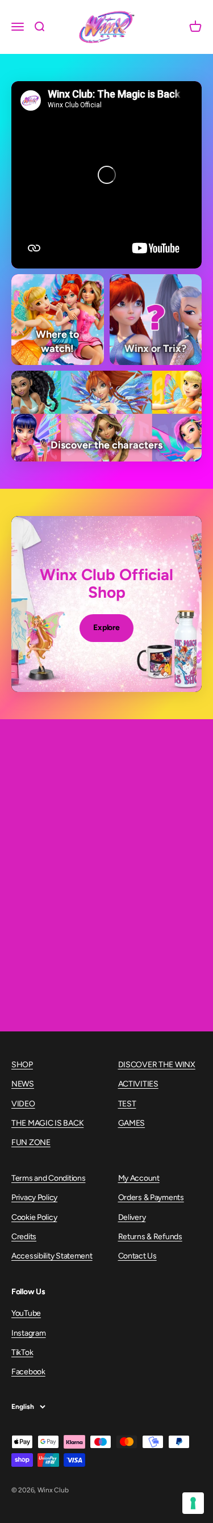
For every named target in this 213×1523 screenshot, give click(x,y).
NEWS (22, 1084)
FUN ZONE (31, 1142)
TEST (127, 1104)
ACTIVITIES (138, 1084)
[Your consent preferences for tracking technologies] (193, 1503)
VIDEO (23, 1104)
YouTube (26, 1313)
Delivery (132, 1217)
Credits (23, 1236)
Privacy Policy (34, 1197)
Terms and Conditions (48, 1178)
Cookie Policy (34, 1217)
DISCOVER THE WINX (156, 1064)
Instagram (28, 1333)
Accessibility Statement (52, 1256)
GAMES (131, 1123)
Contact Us (137, 1256)
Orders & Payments (151, 1197)
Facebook (28, 1372)
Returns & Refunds (150, 1236)
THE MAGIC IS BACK (47, 1123)
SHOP (22, 1064)
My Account (139, 1178)
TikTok (22, 1352)
